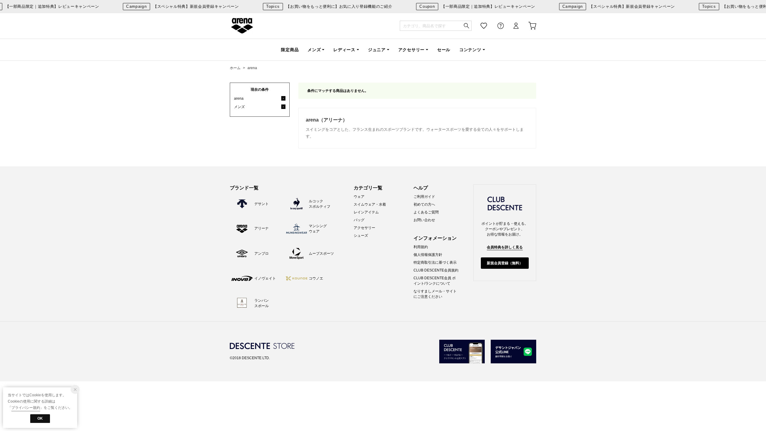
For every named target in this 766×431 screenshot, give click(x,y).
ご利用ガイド (424, 197)
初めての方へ (424, 204)
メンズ (314, 49)
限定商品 (290, 49)
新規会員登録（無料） (505, 263)
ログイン (512, 26)
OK (40, 418)
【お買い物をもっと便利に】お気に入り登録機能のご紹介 (325, 6)
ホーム (235, 68)
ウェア (359, 197)
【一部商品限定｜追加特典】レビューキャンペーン (473, 6)
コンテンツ (470, 49)
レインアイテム (366, 212)
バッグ (359, 220)
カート (528, 26)
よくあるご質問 (426, 212)
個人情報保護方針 (428, 255)
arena (242, 26)
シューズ (361, 235)
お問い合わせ (424, 220)
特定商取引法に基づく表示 (435, 262)
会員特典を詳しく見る (505, 247)
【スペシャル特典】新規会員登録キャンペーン (178, 6)
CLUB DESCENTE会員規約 (436, 270)
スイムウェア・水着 (370, 204)
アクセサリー (411, 49)
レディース (344, 49)
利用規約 (421, 247)
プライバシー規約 (25, 408)
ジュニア (377, 49)
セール (443, 49)
